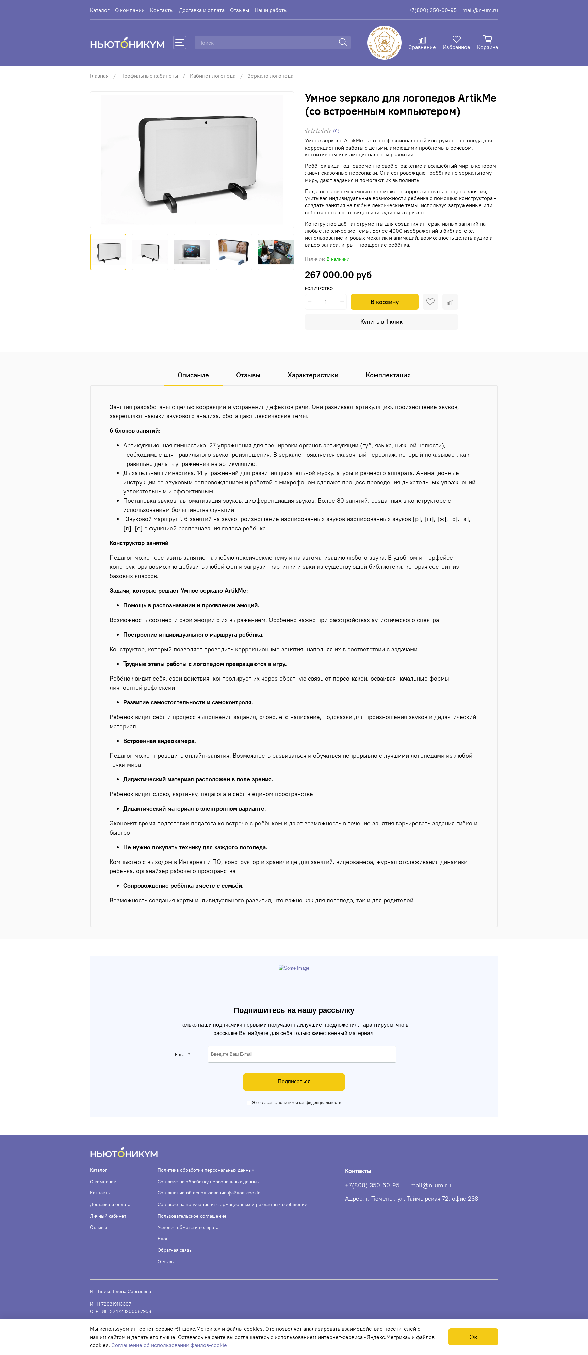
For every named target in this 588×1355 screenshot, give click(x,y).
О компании (130, 9)
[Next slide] (283, 160)
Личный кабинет (108, 1216)
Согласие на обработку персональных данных (209, 1181)
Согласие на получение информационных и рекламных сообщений (232, 1204)
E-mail (182, 1055)
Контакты (162, 9)
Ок (473, 1337)
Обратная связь (175, 1250)
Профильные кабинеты (149, 75)
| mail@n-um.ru (478, 9)
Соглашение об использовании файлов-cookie (209, 1193)
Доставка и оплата (202, 9)
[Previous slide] (101, 160)
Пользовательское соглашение (192, 1216)
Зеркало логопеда (270, 75)
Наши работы (271, 9)
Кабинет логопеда (212, 75)
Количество (319, 288)
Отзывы (239, 9)
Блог (163, 1239)
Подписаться (294, 1081)
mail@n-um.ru (430, 1185)
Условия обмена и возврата (188, 1227)
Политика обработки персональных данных (206, 1170)
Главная (99, 75)
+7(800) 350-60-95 (433, 9)
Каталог (100, 9)
